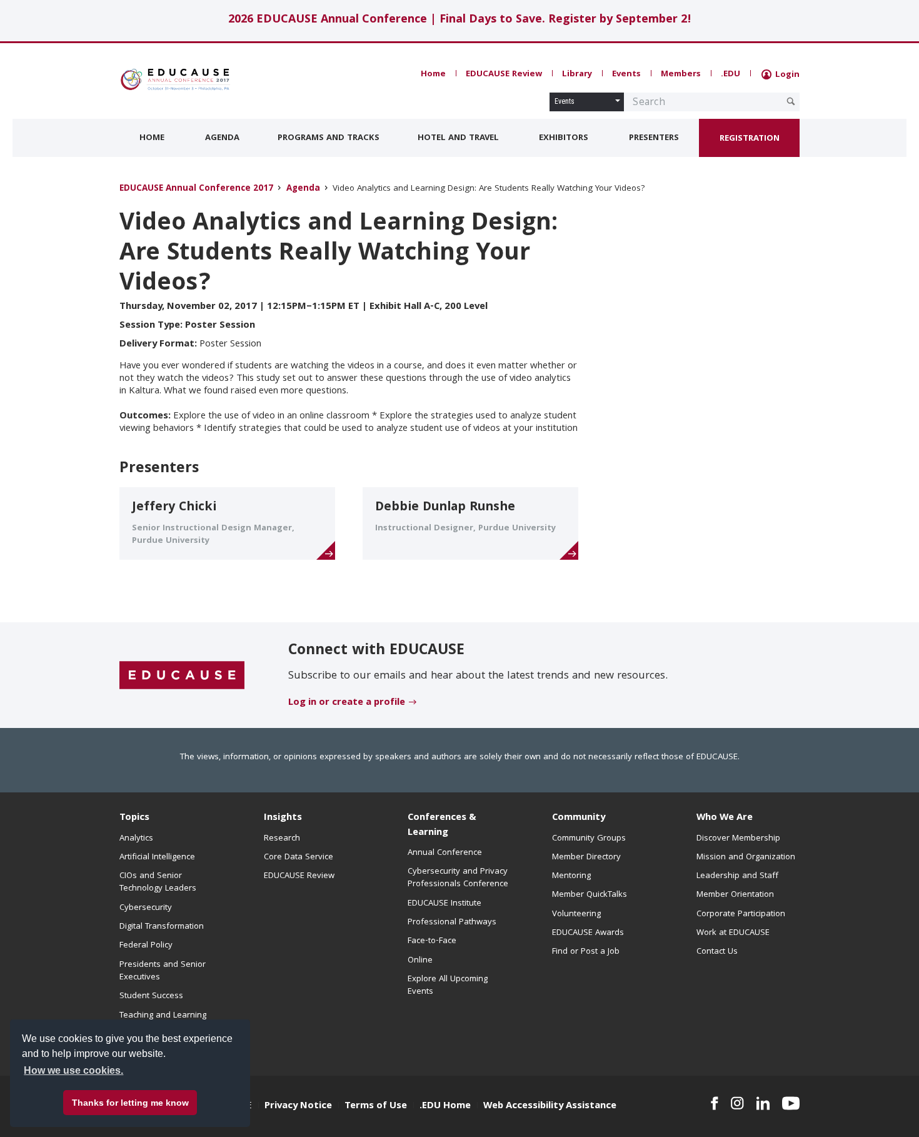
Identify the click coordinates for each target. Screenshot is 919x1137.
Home (433, 74)
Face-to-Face (432, 941)
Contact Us (717, 952)
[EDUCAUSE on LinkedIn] (763, 1103)
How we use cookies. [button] (73, 1070)
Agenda (222, 138)
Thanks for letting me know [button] (130, 1103)
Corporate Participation (740, 914)
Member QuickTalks (589, 895)
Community (578, 818)
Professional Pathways (452, 922)
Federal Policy (146, 946)
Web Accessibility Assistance (549, 1106)
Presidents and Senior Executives (162, 971)
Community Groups (589, 839)
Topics (134, 818)
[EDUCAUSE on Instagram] (737, 1103)
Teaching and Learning (162, 1016)
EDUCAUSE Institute (444, 904)
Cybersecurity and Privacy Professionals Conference (458, 878)
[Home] (175, 79)
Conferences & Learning (442, 825)
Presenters (654, 138)
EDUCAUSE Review (504, 74)
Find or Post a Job (586, 952)
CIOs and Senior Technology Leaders (157, 882)
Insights (283, 818)
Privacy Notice (298, 1106)
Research (282, 839)
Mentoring (571, 876)
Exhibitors (563, 138)
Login (786, 75)
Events (626, 74)
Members (681, 74)
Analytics (136, 839)
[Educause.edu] (181, 675)
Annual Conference (445, 853)
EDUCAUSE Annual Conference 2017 (196, 189)
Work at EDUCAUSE (733, 933)
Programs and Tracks (328, 138)
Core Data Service (298, 857)
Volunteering (576, 914)
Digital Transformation (161, 927)
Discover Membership (738, 839)
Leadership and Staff (737, 876)
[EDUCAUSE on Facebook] (714, 1103)
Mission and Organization (745, 857)
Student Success (151, 996)
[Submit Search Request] (791, 101)
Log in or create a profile (346, 703)
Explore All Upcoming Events (448, 986)
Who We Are (724, 818)
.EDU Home (445, 1106)
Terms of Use (375, 1106)
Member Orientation (735, 895)
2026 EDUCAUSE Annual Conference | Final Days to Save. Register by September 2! (459, 20)
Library (577, 74)
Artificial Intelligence (157, 857)
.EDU (730, 74)
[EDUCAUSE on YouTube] (791, 1103)
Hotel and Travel (458, 138)
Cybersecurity (145, 908)
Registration (750, 139)
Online (420, 961)
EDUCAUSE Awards (588, 933)
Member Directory (586, 857)
